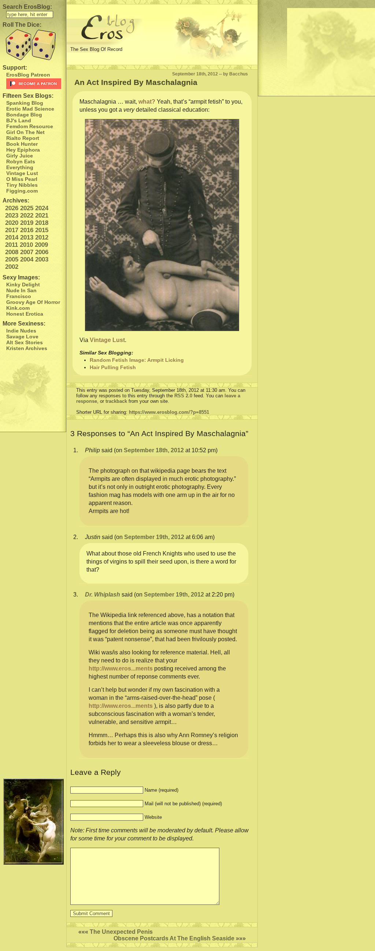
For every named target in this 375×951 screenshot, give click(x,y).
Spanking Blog (24, 103)
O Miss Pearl (21, 179)
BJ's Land (18, 120)
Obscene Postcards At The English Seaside (174, 938)
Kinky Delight (23, 284)
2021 (41, 215)
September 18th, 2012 (154, 450)
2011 (11, 244)
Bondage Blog (24, 115)
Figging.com (22, 191)
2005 (11, 259)
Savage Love (22, 336)
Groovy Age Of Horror (33, 302)
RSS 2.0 (183, 395)
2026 (11, 208)
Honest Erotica (24, 314)
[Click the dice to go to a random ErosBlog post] (33, 45)
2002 (11, 266)
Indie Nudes (21, 331)
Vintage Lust (22, 173)
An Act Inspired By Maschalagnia (135, 82)
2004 (26, 259)
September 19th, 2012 (154, 537)
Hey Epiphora (23, 150)
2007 (26, 252)
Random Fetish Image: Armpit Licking (137, 360)
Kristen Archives (26, 348)
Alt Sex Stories (24, 342)
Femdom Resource (29, 126)
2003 (41, 259)
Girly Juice (19, 156)
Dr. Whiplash (102, 594)
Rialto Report (22, 138)
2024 (41, 208)
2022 (26, 215)
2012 (41, 237)
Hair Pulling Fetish (113, 367)
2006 (41, 252)
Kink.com (18, 308)
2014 (11, 237)
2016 (26, 230)
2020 (11, 222)
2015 (41, 230)
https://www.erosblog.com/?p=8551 (169, 412)
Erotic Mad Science (30, 109)
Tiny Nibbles (22, 185)
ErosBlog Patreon (28, 75)
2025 (26, 208)
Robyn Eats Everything (20, 164)
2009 (41, 244)
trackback (116, 401)
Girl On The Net (25, 132)
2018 (41, 222)
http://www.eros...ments (121, 668)
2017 (11, 230)
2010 (26, 244)
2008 (11, 252)
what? (146, 102)
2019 (26, 222)
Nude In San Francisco (21, 293)
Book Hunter (22, 144)
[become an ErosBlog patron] (34, 83)
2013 (26, 237)
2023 (11, 215)
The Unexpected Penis (121, 932)
